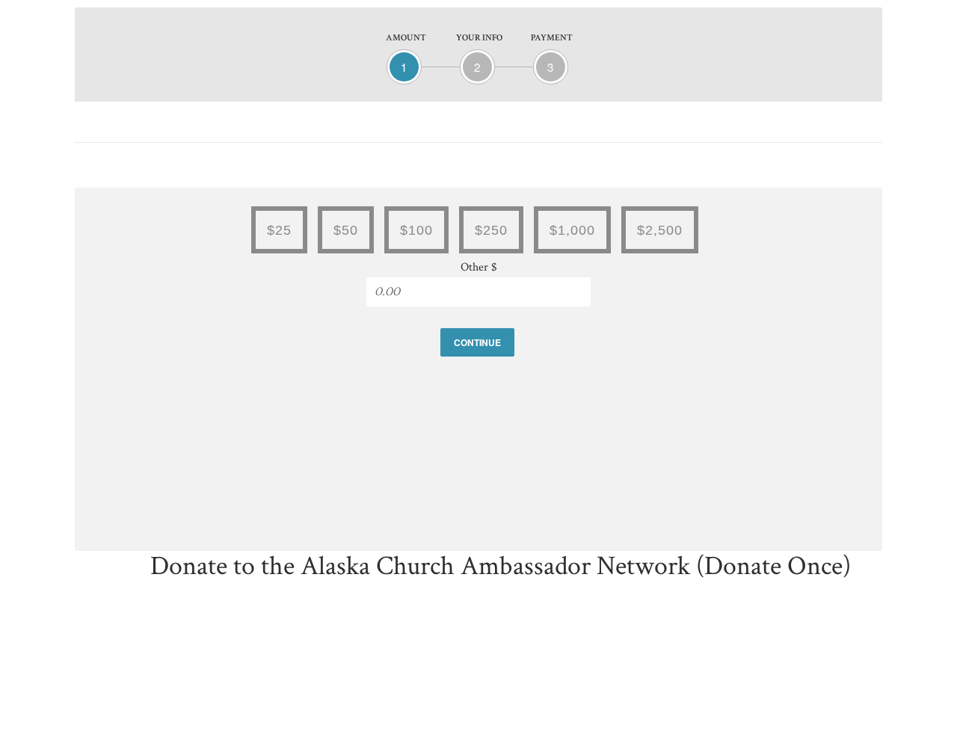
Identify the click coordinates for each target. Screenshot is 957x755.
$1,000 (572, 230)
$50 (345, 230)
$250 (491, 230)
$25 (279, 230)
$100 (416, 230)
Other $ (479, 267)
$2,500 (660, 230)
